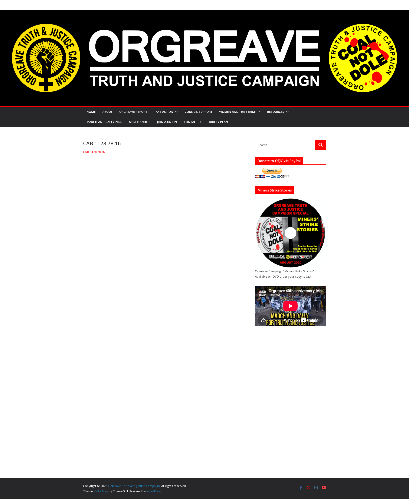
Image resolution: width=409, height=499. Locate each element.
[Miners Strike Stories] (290, 200)
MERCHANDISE (139, 122)
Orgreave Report (133, 112)
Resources (275, 112)
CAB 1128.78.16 (94, 152)
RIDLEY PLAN (218, 122)
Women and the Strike (237, 112)
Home (91, 112)
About (107, 112)
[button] (175, 112)
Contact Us (193, 122)
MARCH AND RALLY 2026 (104, 122)
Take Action (163, 112)
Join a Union (167, 122)
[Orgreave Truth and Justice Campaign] (204, 13)
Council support (198, 112)
